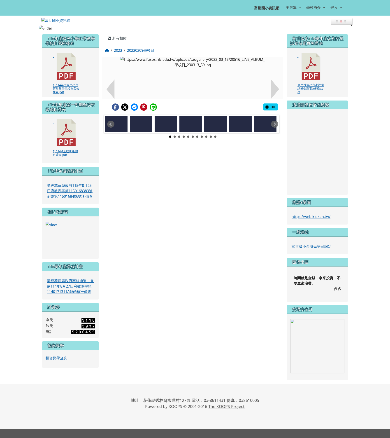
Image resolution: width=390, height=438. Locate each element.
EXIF (272, 107)
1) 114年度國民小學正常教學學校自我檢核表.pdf (66, 88)
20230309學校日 (140, 50)
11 (215, 137)
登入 (334, 7)
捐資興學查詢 (56, 358)
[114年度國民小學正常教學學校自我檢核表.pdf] (66, 66)
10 (211, 137)
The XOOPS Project (226, 406)
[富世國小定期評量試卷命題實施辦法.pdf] (311, 66)
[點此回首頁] (195, 28)
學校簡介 (313, 7)
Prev (110, 124)
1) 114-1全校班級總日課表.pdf (65, 153)
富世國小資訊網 (266, 7)
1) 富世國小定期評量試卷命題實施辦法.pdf (310, 88)
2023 (118, 50)
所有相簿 (119, 38)
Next (274, 124)
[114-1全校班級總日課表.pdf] (66, 132)
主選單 (291, 7)
